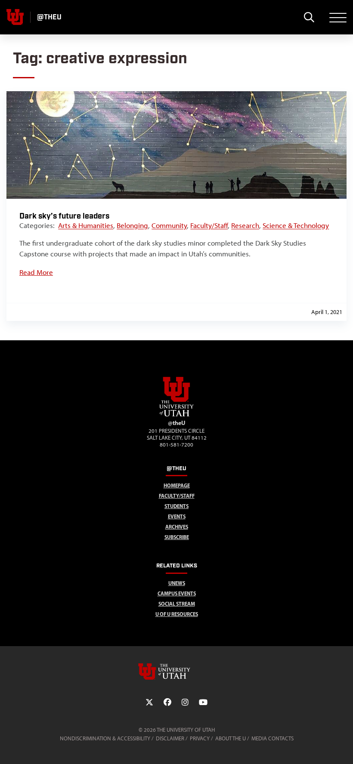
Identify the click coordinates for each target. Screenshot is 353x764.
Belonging (132, 225)
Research (245, 225)
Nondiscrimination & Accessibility (105, 738)
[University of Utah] (176, 671)
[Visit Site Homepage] (176, 415)
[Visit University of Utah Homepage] (15, 17)
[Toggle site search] (309, 17)
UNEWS (176, 583)
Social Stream (176, 604)
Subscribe (176, 537)
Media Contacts (272, 738)
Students (176, 506)
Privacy (200, 738)
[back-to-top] (342, 747)
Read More (36, 272)
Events (177, 516)
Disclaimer (170, 738)
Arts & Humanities (85, 225)
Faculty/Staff (209, 225)
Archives (176, 527)
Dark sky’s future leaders (64, 216)
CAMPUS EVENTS (177, 593)
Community (169, 225)
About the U (230, 738)
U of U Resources (176, 614)
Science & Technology (296, 225)
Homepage (177, 485)
